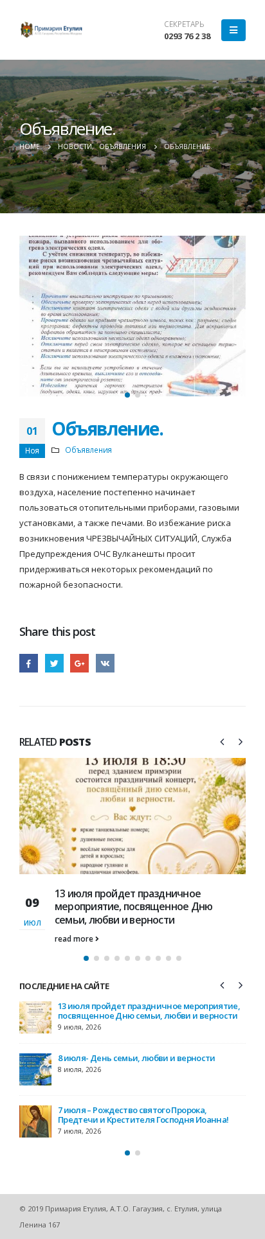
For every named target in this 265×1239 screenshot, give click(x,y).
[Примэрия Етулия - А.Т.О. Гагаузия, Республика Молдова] (51, 30)
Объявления (88, 449)
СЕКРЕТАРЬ (184, 24)
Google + (79, 663)
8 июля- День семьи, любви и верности (136, 1058)
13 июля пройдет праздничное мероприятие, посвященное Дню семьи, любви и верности (133, 906)
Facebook (28, 663)
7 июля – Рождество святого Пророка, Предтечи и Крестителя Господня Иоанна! (143, 1114)
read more (75, 938)
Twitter (54, 663)
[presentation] (32, 320)
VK (105, 663)
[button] (127, 395)
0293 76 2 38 (187, 36)
